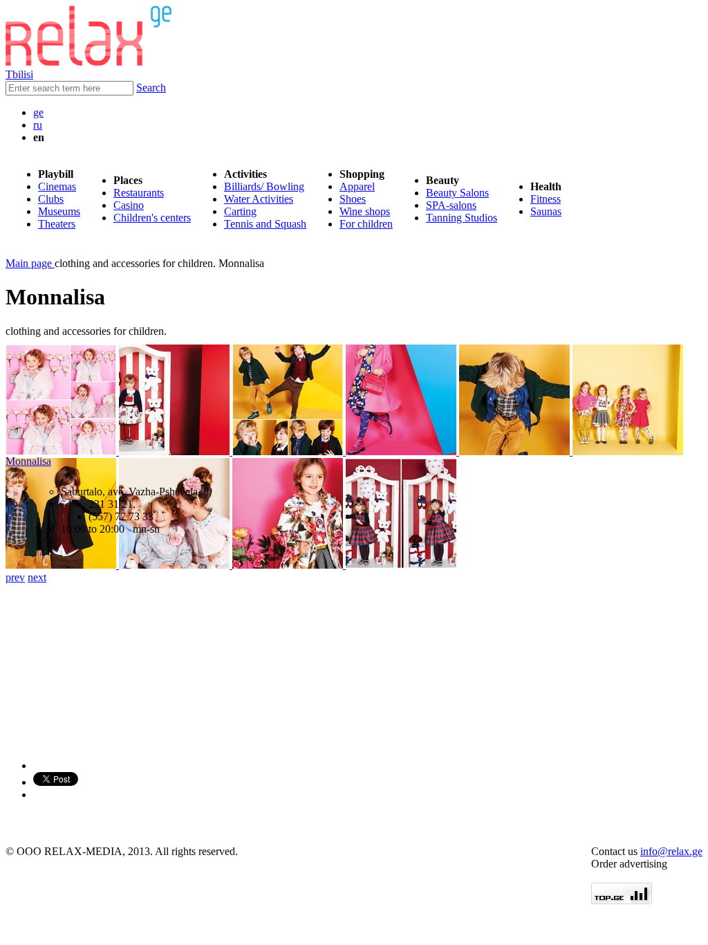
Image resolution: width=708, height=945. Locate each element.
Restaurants (138, 193)
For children (366, 224)
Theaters (56, 224)
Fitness (545, 199)
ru (37, 125)
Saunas (545, 211)
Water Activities (258, 199)
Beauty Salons (457, 193)
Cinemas (57, 186)
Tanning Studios (461, 217)
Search (151, 87)
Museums (59, 211)
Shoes (352, 199)
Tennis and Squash (265, 224)
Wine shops (364, 211)
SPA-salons (451, 205)
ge (38, 112)
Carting (240, 211)
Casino (128, 205)
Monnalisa (28, 461)
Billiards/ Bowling (264, 186)
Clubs (51, 199)
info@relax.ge (671, 851)
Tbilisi (19, 74)
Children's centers (152, 217)
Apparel (357, 186)
